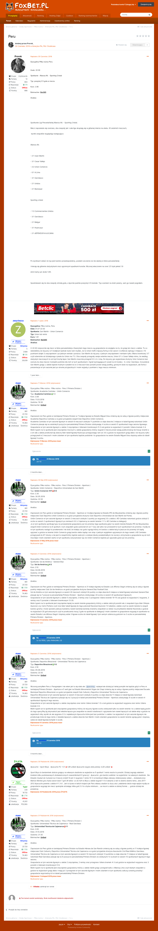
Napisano (41, 56)
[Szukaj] (149, 15)
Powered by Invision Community (79, 927)
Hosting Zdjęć (55, 16)
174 (25, 85)
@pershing (91, 686)
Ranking (77, 21)
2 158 (25, 417)
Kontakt (96, 924)
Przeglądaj (12, 16)
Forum (8, 21)
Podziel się (122, 45)
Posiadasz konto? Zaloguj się (123, 4)
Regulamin (31, 21)
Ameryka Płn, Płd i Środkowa (43, 46)
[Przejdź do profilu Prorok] (11, 45)
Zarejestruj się (146, 4)
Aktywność (27, 16)
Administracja (45, 21)
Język (61, 924)
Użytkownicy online (62, 21)
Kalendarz (19, 21)
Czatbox (69, 16)
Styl (69, 924)
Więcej (105, 16)
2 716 (25, 796)
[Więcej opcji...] (147, 56)
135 (25, 355)
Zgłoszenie (36, 451)
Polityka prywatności (82, 924)
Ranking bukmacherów (88, 16)
